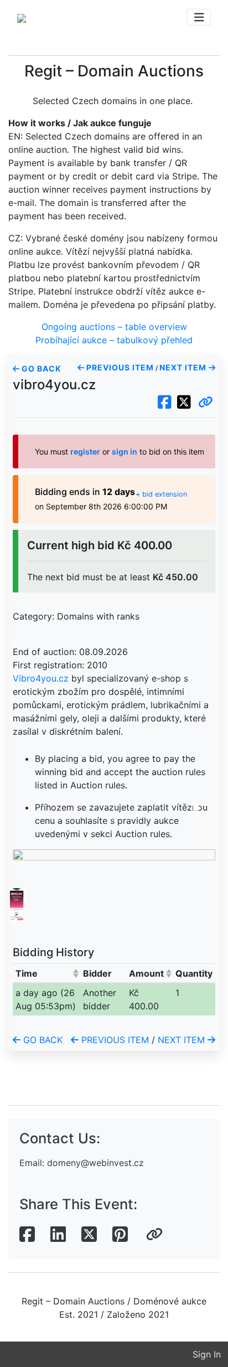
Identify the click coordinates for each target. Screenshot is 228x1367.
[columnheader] (46, 973)
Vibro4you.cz (41, 678)
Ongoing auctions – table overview (114, 326)
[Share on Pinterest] (120, 1234)
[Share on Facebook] (27, 1234)
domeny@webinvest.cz (95, 1162)
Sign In (207, 1354)
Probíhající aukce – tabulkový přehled (114, 339)
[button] (205, 402)
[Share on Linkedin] (58, 1234)
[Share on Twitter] (89, 1234)
